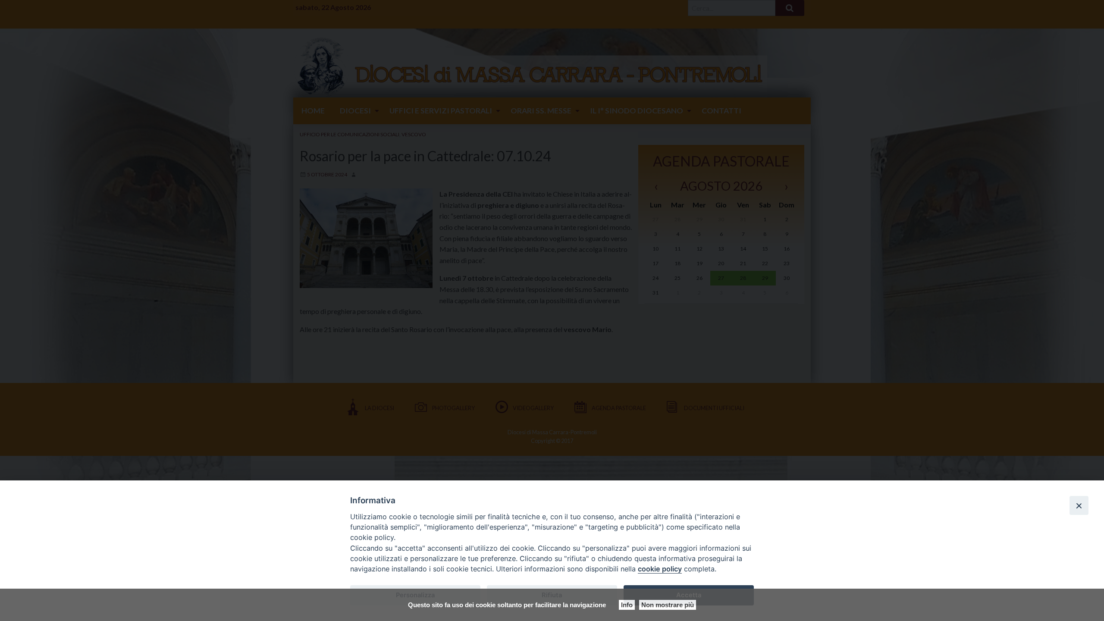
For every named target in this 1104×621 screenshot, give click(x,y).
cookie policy (660, 569)
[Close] (1079, 505)
